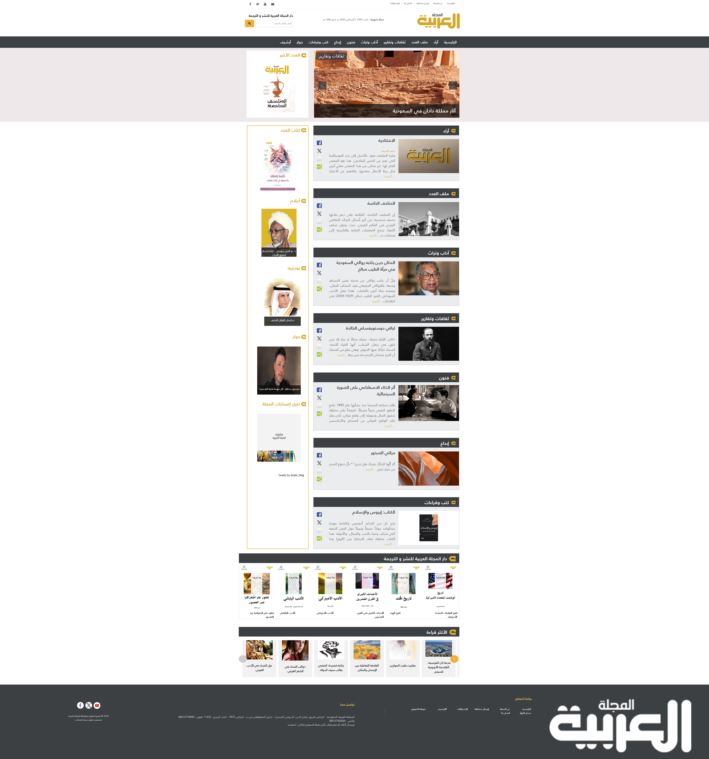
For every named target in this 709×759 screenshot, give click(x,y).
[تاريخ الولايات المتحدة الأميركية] (440, 587)
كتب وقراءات (436, 502)
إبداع (445, 443)
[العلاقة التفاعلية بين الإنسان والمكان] (367, 649)
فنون (444, 377)
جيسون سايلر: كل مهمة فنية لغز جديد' (278, 389)
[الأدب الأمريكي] (330, 587)
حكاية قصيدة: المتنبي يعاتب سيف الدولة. (331, 667)
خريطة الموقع (419, 709)
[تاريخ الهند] (404, 587)
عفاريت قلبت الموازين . (403, 667)
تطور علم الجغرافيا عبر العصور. (262, 615)
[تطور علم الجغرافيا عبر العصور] (257, 587)
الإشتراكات (395, 3)
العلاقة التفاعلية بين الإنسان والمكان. (367, 667)
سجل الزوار (525, 713)
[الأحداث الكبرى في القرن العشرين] (367, 587)
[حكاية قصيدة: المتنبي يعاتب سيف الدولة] (331, 649)
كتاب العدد (290, 130)
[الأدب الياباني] (294, 587)
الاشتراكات (462, 709)
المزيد (388, 176)
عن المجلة (438, 3)
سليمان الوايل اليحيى (282, 320)
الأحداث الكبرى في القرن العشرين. (370, 615)
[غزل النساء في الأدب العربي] (259, 649)
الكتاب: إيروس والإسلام (373, 512)
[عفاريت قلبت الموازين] (403, 649)
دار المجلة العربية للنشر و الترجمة (271, 15)
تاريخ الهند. (394, 613)
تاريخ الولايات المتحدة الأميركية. (446, 615)
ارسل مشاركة (423, 3)
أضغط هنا (292, 724)
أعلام (295, 200)
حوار (296, 336)
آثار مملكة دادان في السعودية (424, 111)
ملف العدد (439, 193)
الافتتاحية (386, 140)
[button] (322, 84)
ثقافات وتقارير (331, 56)
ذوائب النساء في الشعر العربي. (295, 668)
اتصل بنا (408, 3)
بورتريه (294, 268)
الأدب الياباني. (287, 613)
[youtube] (265, 4)
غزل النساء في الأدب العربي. (259, 667)
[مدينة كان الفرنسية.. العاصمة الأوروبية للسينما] (438, 648)
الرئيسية (451, 3)
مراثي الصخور (383, 452)
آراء (446, 130)
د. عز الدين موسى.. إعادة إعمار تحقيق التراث (279, 253)
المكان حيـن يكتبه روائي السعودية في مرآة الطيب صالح (365, 265)
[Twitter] (257, 4)
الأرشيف (442, 709)
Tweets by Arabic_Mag (291, 475)
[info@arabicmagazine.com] (272, 4)
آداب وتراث (438, 253)
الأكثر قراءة (437, 632)
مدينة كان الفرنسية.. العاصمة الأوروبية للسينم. (439, 667)
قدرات (78, 720)
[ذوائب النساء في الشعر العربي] (295, 650)
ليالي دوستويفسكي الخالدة (370, 328)
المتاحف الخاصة (381, 203)
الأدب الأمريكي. (324, 613)
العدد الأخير (290, 55)
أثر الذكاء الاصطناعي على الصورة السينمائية (366, 390)
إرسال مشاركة (482, 709)
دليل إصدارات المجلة (281, 403)
